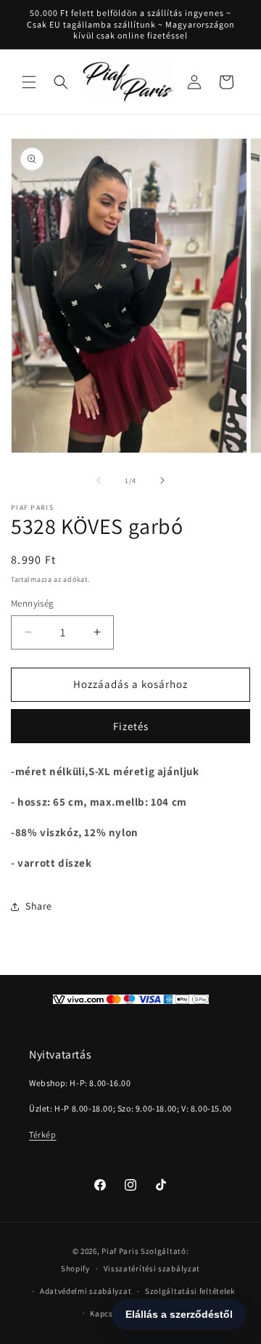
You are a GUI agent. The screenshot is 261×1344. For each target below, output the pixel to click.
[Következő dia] (162, 480)
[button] (29, 82)
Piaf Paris (120, 1251)
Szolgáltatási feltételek (190, 1291)
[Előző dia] (99, 480)
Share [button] (38, 905)
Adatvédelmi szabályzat (85, 1291)
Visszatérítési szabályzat (152, 1268)
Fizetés (131, 726)
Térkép (43, 1134)
